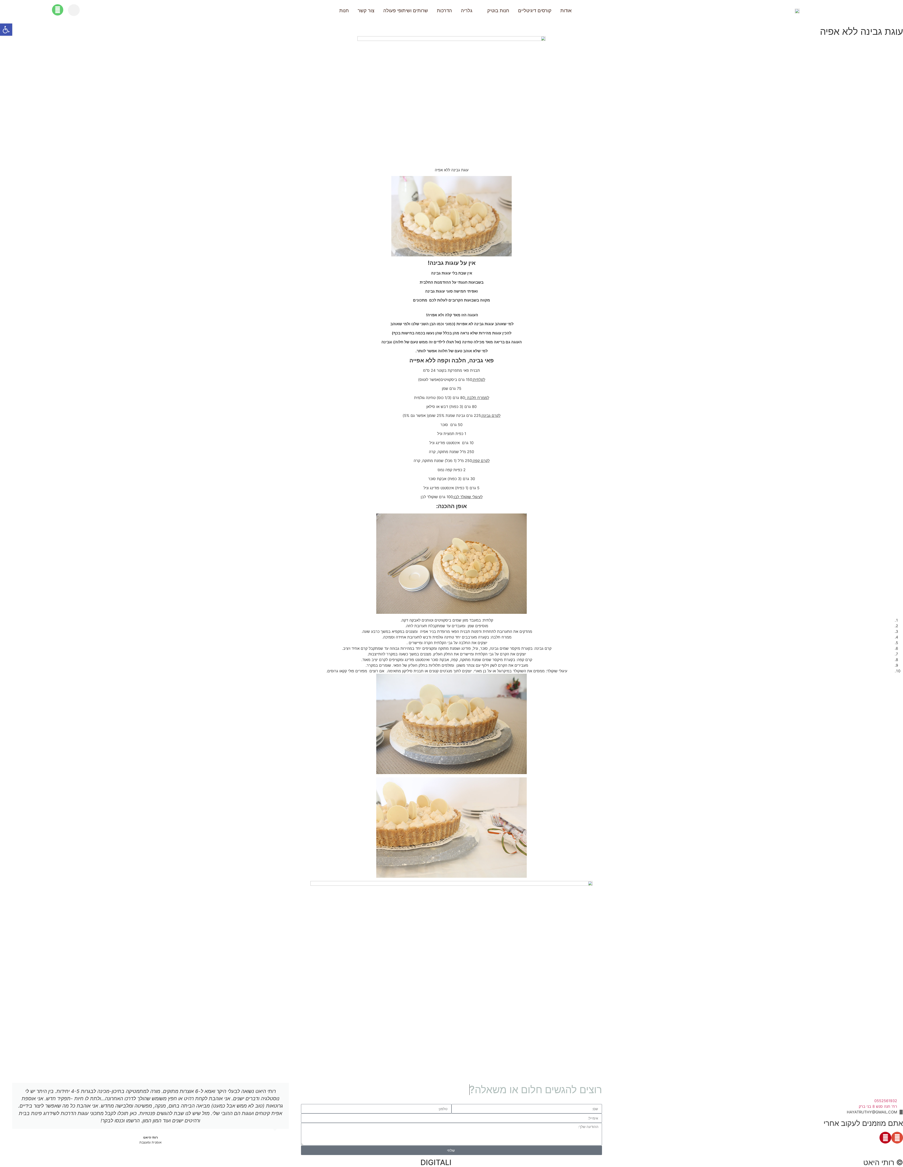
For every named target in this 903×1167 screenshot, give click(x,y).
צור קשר (366, 10)
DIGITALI (436, 1162)
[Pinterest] (885, 1138)
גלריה (466, 10)
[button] (74, 10)
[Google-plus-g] (897, 1138)
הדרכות (444, 10)
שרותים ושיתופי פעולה (405, 10)
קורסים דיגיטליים (534, 10)
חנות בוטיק (498, 10)
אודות (566, 10)
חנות (344, 10)
